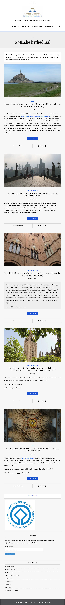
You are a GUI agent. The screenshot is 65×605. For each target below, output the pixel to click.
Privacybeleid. (18, 602)
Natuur (7, 584)
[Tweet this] (41, 146)
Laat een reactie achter (18, 145)
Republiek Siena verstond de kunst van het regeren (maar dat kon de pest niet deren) (32, 274)
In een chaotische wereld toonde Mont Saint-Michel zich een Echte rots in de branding (32, 105)
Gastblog (8, 578)
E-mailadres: (9, 546)
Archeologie (8, 566)
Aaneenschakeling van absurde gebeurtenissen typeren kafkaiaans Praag (32, 194)
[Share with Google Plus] (43, 146)
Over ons (16, 27)
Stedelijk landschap (32, 190)
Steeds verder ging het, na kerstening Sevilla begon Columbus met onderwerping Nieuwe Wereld (32, 369)
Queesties (49, 27)
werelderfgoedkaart (27, 458)
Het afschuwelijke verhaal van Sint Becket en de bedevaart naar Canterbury (32, 449)
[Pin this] (45, 146)
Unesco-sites (37, 27)
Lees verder (32, 138)
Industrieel (8, 581)
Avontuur (8, 572)
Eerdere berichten (32, 495)
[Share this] (38, 146)
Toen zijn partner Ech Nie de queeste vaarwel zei (35, 116)
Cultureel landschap (11, 575)
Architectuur (9, 569)
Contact (25, 27)
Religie (32, 101)
